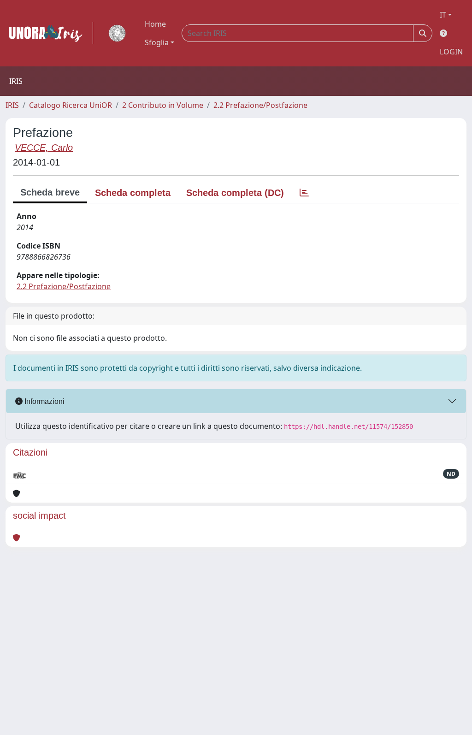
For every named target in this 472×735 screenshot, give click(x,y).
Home (155, 24)
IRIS (12, 105)
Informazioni (44, 401)
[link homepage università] (117, 33)
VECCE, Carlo (44, 147)
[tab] (304, 192)
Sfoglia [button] (157, 42)
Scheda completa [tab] (133, 193)
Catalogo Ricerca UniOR (70, 105)
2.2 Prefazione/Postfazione (260, 105)
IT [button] (443, 15)
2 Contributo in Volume (162, 105)
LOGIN (451, 52)
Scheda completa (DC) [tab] (235, 193)
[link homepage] (49, 33)
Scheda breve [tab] (50, 192)
